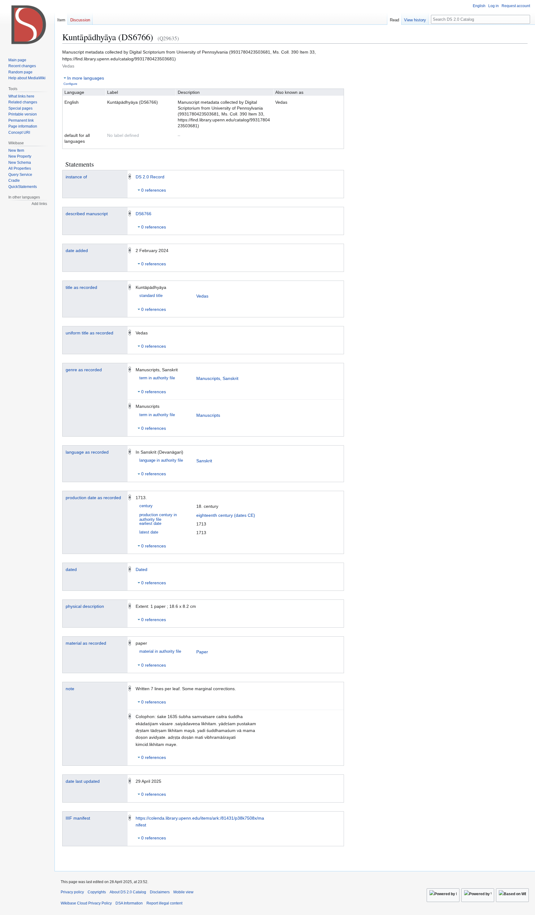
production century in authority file (158, 517)
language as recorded (87, 452)
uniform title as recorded (89, 332)
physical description (85, 606)
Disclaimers (160, 892)
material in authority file (160, 651)
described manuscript (87, 213)
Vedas (202, 296)
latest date (148, 532)
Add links (39, 204)
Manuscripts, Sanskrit (217, 378)
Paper (202, 651)
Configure (70, 83)
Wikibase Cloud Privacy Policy (86, 903)
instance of (76, 176)
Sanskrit (204, 460)
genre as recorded (84, 369)
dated (71, 569)
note (70, 688)
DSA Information (129, 903)
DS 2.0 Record (150, 176)
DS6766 (143, 213)
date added (77, 250)
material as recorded (86, 643)
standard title (151, 296)
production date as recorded (93, 497)
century (146, 506)
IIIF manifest (78, 818)
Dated (141, 569)
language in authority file (161, 460)
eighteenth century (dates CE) (225, 515)
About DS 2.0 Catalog (128, 892)
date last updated (83, 781)
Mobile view (183, 892)
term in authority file (157, 378)
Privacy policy (72, 892)
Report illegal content (164, 903)
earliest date (150, 523)
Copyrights (97, 892)
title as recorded (81, 287)
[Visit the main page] (27, 25)
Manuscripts (208, 415)
